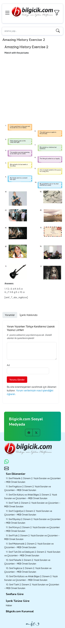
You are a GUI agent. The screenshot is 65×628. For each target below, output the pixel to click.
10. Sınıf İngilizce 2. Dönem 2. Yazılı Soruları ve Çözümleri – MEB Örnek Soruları (28, 570)
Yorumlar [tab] (10, 314)
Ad (8, 365)
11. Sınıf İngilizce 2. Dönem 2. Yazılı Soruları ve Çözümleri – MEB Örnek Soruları (27, 488)
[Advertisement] (32, 88)
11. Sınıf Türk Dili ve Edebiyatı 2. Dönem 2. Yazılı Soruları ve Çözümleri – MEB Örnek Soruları (32, 554)
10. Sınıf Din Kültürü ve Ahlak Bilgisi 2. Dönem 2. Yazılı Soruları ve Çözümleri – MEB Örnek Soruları (31, 578)
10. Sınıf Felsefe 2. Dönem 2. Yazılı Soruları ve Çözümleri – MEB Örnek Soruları (27, 562)
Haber (9, 605)
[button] (7, 12)
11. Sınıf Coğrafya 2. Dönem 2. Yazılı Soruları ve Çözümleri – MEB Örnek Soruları (28, 513)
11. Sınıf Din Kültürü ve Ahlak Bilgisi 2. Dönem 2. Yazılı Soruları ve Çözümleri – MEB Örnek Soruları (30, 496)
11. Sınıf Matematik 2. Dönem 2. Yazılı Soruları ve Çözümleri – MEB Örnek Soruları (29, 545)
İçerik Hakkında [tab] (28, 314)
